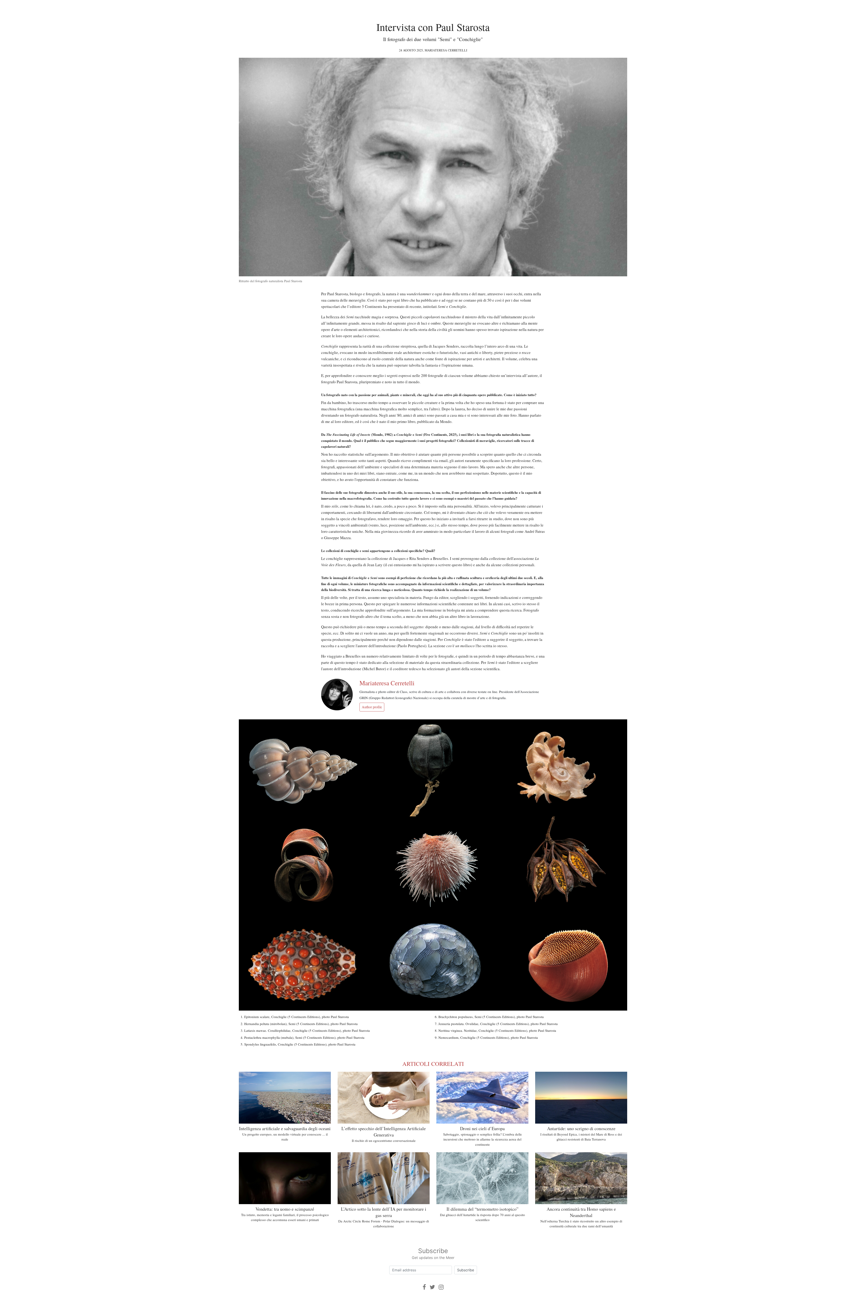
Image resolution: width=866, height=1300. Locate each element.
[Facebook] (424, 1287)
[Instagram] (441, 1287)
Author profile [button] (372, 706)
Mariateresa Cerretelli (446, 50)
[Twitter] (432, 1287)
